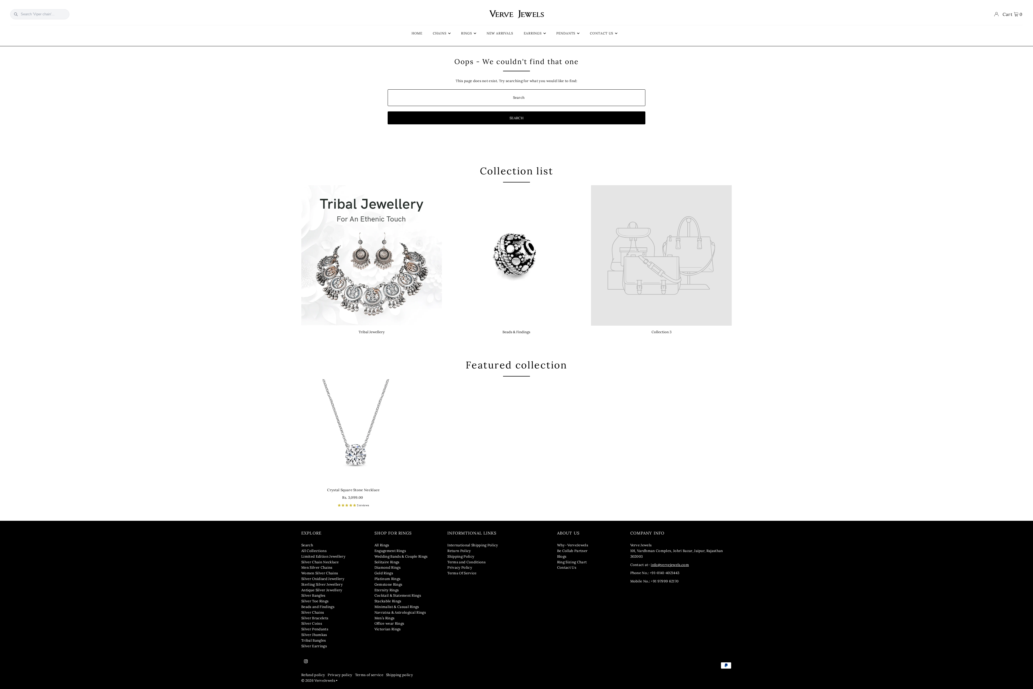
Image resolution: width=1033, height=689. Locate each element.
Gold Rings (383, 573)
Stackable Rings (387, 601)
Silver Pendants (314, 629)
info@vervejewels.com (670, 565)
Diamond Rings (387, 567)
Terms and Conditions (466, 562)
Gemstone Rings (388, 584)
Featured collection (516, 365)
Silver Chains (312, 612)
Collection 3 (661, 332)
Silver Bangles (313, 595)
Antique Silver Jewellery (321, 590)
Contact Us (566, 567)
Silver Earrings (314, 646)
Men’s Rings (384, 618)
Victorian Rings (387, 629)
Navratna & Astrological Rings (400, 612)
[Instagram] (306, 661)
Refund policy (313, 675)
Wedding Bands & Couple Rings (401, 556)
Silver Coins (311, 623)
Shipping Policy (460, 556)
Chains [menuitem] (439, 33)
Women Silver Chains (319, 573)
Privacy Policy (459, 567)
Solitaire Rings (386, 562)
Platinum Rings (387, 578)
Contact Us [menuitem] (601, 33)
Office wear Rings (389, 623)
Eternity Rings (386, 590)
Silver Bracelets (314, 618)
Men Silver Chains (316, 567)
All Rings (381, 545)
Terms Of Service (461, 573)
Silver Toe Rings (314, 601)
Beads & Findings (516, 332)
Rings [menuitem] (466, 33)
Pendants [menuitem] (565, 33)
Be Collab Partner (572, 551)
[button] (347, 505)
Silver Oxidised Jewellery (322, 578)
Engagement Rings (390, 551)
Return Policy (459, 551)
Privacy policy (340, 675)
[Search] (15, 14)
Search (307, 545)
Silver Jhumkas (314, 634)
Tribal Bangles (313, 640)
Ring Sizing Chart (572, 562)
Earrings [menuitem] (533, 33)
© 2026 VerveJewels (318, 680)
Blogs (562, 556)
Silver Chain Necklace (320, 562)
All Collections (314, 551)
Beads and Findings (317, 606)
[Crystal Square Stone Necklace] (353, 431)
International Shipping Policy (472, 545)
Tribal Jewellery (372, 332)
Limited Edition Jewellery (323, 556)
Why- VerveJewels (572, 545)
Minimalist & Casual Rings (396, 606)
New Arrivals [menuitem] (500, 33)
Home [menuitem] (417, 33)
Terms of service (369, 675)
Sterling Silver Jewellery (322, 584)
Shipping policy (399, 675)
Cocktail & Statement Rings (397, 595)
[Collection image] (661, 255)
